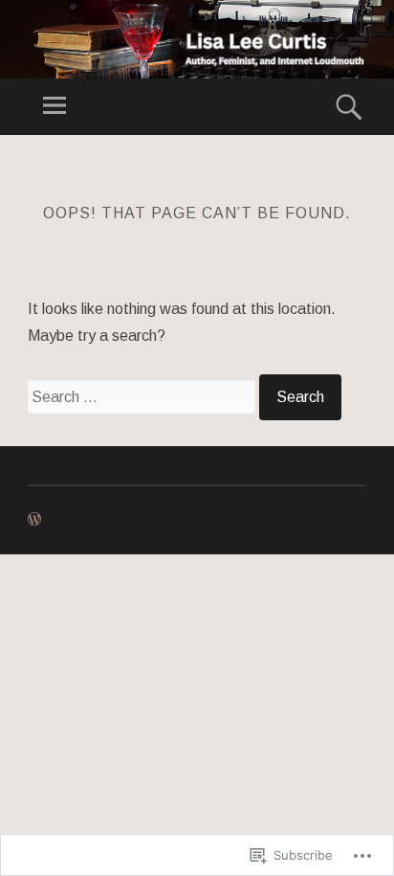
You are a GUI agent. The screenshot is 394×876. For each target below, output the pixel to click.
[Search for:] (143, 397)
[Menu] (54, 107)
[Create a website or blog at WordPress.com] (34, 520)
